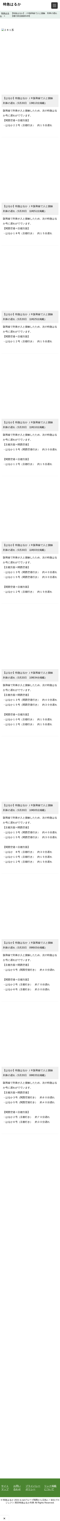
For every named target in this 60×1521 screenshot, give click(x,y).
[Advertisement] (30, 61)
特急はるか (12, 4)
